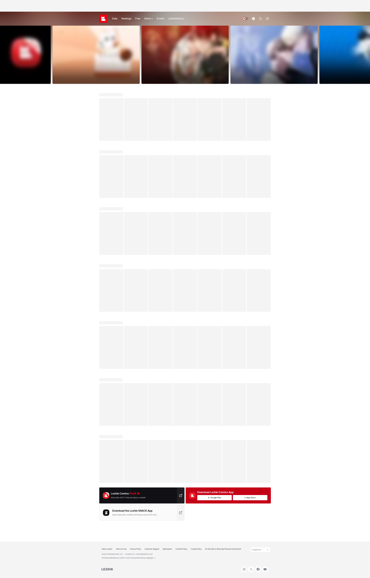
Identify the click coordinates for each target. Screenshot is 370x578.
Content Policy (181, 549)
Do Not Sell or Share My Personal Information (223, 549)
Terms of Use (121, 549)
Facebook (258, 568)
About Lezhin (107, 549)
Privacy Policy (135, 549)
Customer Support (152, 549)
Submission (167, 549)
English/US (256, 550)
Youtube (265, 568)
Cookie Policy (196, 549)
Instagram (244, 568)
